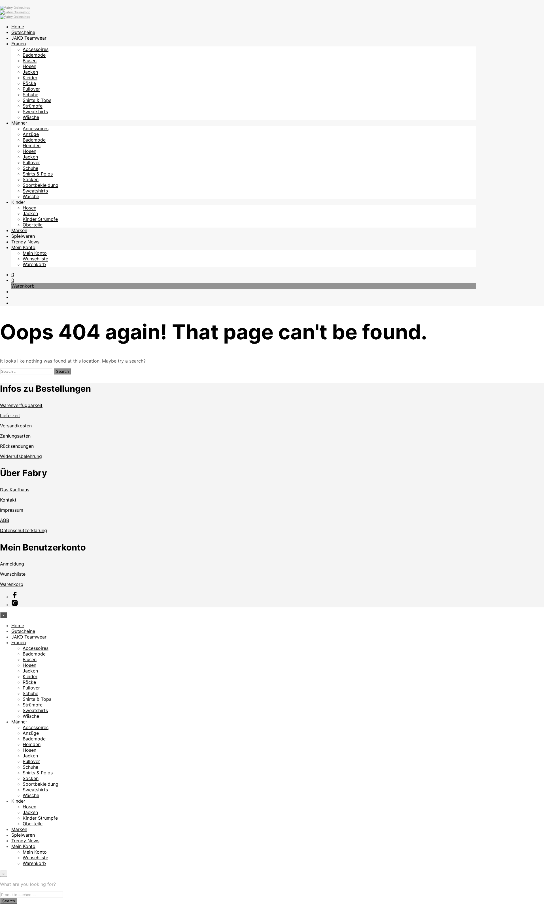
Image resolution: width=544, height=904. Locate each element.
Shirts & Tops (37, 100)
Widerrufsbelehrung (21, 456)
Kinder (18, 202)
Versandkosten (16, 426)
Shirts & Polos (38, 174)
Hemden (32, 145)
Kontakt (8, 500)
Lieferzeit (10, 415)
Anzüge (31, 134)
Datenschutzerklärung (23, 530)
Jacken (30, 72)
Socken (31, 179)
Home (17, 26)
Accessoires (35, 49)
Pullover (31, 89)
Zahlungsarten (15, 436)
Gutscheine (23, 32)
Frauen (18, 43)
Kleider (30, 77)
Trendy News (25, 242)
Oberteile (32, 225)
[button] (12, 274)
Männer (19, 123)
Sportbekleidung (40, 185)
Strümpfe (32, 106)
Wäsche (31, 117)
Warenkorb (34, 264)
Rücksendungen (17, 446)
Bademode (34, 55)
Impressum (11, 510)
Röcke (29, 83)
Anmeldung (12, 564)
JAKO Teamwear (28, 38)
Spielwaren (23, 236)
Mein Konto (23, 247)
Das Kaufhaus (14, 489)
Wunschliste (35, 259)
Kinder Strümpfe (40, 219)
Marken (19, 230)
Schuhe (30, 94)
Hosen (29, 66)
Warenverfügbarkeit (21, 405)
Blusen (30, 60)
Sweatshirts (35, 111)
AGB (4, 520)
